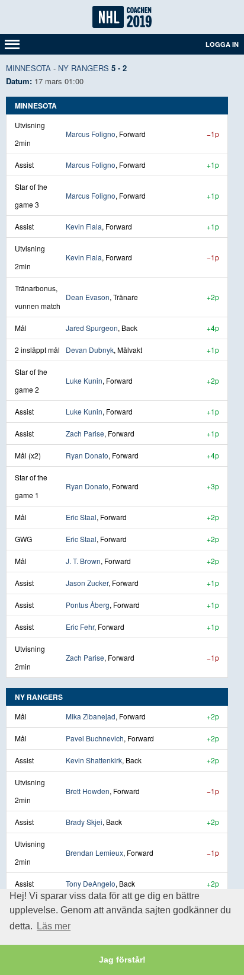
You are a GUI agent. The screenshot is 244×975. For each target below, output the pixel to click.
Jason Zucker (87, 583)
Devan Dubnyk (90, 350)
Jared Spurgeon (92, 328)
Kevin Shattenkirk (94, 760)
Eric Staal (81, 517)
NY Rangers (83, 68)
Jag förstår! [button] (122, 959)
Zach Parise (85, 433)
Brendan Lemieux (94, 852)
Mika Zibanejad (90, 716)
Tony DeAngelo (90, 883)
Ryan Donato (87, 455)
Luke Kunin (84, 380)
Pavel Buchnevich (95, 738)
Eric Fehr (80, 627)
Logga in (222, 44)
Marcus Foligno (90, 134)
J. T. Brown (83, 561)
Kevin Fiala (84, 226)
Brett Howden (88, 791)
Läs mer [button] (53, 926)
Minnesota (28, 68)
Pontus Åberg (88, 605)
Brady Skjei (84, 822)
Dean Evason (88, 297)
